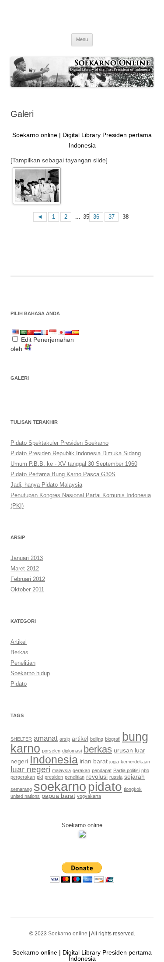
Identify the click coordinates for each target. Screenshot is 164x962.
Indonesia (54, 760)
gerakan (81, 770)
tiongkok (133, 789)
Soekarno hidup (30, 673)
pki (40, 777)
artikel (80, 738)
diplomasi (72, 750)
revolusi (97, 776)
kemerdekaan (135, 761)
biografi (112, 739)
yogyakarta (89, 796)
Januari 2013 (26, 558)
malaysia (61, 770)
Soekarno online (67, 934)
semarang (21, 789)
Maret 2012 (24, 568)
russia (115, 777)
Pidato (18, 683)
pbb (145, 770)
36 (96, 217)
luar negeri (30, 769)
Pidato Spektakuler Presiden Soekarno (59, 443)
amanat (46, 738)
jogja (114, 761)
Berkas (19, 652)
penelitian (74, 777)
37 (111, 217)
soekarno (60, 786)
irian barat (94, 761)
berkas (98, 749)
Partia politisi (126, 770)
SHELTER (21, 739)
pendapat (102, 770)
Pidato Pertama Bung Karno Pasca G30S (62, 474)
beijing (96, 739)
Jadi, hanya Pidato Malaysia (46, 484)
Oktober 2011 (27, 589)
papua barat (58, 795)
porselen (51, 750)
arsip (64, 739)
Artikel (18, 642)
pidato (105, 787)
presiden (54, 777)
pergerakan (22, 777)
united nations (25, 796)
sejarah (134, 776)
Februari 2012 (27, 579)
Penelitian (22, 663)
